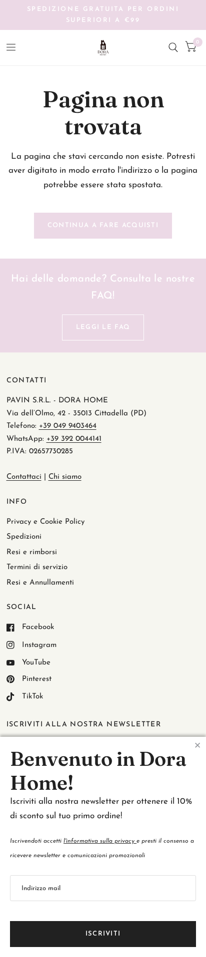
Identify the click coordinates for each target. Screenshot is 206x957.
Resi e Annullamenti (40, 583)
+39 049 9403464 (67, 426)
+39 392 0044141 (74, 439)
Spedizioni (24, 537)
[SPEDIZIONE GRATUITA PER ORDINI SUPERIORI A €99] (103, 15)
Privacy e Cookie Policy (45, 522)
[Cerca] (173, 47)
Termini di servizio (37, 567)
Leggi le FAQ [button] (103, 327)
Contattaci (24, 477)
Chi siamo (65, 477)
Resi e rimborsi (31, 552)
